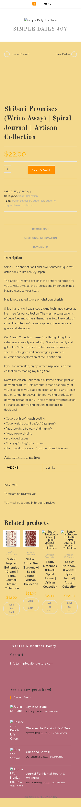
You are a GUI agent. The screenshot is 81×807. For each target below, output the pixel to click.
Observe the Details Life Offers (48, 728)
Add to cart (41, 169)
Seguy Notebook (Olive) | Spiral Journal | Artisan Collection (50, 574)
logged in (27, 502)
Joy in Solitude (36, 706)
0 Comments (51, 712)
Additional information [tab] (40, 237)
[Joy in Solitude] (17, 709)
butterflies (38, 200)
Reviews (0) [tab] (40, 246)
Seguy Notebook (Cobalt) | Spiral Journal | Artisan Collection (69, 574)
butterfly (51, 200)
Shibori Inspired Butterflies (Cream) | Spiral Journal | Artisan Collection (11, 574)
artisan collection (21, 200)
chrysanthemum (14, 205)
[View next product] (74, 54)
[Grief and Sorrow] (17, 754)
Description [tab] (40, 229)
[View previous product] (7, 54)
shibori (29, 205)
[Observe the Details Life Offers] (17, 730)
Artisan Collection (27, 196)
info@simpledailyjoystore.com (31, 663)
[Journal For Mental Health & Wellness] (17, 777)
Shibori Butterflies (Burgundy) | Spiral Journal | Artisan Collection (31, 572)
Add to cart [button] (11, 608)
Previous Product (20, 54)
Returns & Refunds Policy (33, 646)
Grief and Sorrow (38, 752)
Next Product (63, 54)
